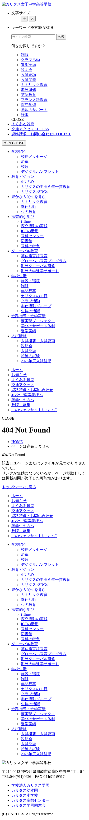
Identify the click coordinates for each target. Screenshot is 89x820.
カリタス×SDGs (34, 192)
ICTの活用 (29, 231)
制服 (24, 55)
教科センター (32, 236)
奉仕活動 (28, 207)
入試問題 (28, 80)
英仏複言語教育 (34, 256)
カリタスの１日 (34, 296)
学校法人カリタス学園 (30, 785)
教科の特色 (30, 246)
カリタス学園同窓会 (28, 805)
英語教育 (28, 95)
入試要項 (28, 75)
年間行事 (28, 291)
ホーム (17, 370)
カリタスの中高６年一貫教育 (45, 187)
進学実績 (28, 65)
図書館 (26, 241)
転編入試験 (30, 356)
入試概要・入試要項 (38, 341)
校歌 (24, 167)
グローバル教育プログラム (43, 261)
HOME (17, 442)
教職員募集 (20, 405)
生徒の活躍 (30, 311)
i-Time (26, 221)
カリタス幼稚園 (24, 790)
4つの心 (27, 182)
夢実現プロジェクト (38, 321)
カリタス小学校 (24, 795)
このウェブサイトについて (34, 410)
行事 (24, 115)
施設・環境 (30, 281)
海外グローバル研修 (38, 266)
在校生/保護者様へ (27, 395)
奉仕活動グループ (36, 306)
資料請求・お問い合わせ (32, 390)
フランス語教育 (34, 100)
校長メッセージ (34, 157)
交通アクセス (22, 385)
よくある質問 (22, 380)
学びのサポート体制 (38, 326)
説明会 (26, 70)
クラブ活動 (30, 60)
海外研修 (28, 90)
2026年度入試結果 (36, 361)
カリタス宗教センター (30, 800)
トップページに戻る (19, 487)
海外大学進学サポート (40, 271)
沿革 (24, 162)
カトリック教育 (34, 85)
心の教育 (28, 212)
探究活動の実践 (34, 226)
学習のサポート (34, 110)
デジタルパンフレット (40, 172)
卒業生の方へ (22, 400)
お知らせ (19, 375)
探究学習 (28, 105)
